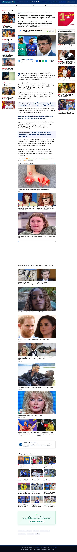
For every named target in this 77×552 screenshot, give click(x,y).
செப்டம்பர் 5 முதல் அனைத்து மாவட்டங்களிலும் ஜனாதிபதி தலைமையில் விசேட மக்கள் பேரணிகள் (8, 42)
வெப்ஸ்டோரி (71, 1)
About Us (49, 549)
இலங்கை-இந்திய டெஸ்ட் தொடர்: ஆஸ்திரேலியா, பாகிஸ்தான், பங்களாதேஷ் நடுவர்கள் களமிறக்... (36, 480)
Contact (22, 549)
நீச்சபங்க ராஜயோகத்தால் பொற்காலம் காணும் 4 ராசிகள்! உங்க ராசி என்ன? (8, 27)
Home (19, 12)
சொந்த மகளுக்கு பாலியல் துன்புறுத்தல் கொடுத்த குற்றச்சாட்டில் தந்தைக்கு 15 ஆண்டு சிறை (65, 46)
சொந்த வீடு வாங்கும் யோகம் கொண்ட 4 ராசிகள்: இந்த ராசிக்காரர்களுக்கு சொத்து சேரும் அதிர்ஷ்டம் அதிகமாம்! (8, 85)
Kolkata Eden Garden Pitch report (25, 530)
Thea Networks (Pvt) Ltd (39, 547)
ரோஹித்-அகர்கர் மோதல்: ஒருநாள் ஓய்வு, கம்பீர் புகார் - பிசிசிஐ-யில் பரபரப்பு (23, 505)
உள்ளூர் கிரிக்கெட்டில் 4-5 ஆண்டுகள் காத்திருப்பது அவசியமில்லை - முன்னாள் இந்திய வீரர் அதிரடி (66, 112)
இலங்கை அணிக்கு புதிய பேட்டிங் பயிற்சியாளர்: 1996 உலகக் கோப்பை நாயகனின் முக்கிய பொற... (23, 467)
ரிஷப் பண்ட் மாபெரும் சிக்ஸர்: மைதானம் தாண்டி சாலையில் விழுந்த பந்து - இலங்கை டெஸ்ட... (49, 480)
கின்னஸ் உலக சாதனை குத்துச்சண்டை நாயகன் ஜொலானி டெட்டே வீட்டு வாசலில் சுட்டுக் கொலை (66, 63)
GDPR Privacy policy (36, 549)
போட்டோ (53, 5)
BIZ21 (44, 1)
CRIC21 (50, 1)
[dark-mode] (71, 5)
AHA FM (56, 1)
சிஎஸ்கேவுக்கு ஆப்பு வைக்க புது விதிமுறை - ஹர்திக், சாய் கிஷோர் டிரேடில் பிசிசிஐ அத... (23, 493)
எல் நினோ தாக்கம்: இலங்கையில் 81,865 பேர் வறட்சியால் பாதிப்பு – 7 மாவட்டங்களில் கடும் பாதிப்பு (8, 56)
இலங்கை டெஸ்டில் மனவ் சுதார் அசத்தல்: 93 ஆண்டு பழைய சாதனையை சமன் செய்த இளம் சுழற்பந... (35, 493)
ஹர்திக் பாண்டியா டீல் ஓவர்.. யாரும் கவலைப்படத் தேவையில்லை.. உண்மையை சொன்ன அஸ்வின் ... (36, 467)
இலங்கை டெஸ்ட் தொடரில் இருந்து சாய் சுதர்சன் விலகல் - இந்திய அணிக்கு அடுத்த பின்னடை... (49, 506)
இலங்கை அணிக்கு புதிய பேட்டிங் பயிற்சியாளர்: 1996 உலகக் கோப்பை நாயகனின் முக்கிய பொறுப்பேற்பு (35, 134)
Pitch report (36, 530)
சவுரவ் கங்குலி (22, 533)
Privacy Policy (44, 549)
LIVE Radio (63, 1)
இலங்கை (22, 5)
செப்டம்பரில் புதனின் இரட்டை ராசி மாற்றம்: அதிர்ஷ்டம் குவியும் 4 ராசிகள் (65, 95)
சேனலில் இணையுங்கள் (37, 521)
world (25, 160)
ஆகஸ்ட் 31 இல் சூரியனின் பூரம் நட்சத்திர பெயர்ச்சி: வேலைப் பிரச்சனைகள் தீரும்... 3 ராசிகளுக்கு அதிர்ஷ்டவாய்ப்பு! (66, 80)
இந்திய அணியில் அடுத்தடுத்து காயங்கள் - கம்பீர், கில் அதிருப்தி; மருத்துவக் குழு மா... (23, 480)
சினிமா (40, 5)
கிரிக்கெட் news (29, 159)
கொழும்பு (16, 5)
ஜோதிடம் (34, 5)
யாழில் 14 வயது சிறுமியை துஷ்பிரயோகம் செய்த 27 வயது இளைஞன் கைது (8, 70)
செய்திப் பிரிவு (29, 59)
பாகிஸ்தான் (30, 533)
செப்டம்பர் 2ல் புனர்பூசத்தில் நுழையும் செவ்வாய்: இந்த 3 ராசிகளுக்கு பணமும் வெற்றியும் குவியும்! (7, 13)
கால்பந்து (59, 5)
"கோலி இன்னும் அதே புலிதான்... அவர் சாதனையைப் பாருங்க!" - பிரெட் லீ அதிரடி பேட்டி (49, 467)
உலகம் (28, 5)
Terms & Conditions (28, 549)
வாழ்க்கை (46, 5)
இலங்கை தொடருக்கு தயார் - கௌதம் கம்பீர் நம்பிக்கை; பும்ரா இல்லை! (37, 505)
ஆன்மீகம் (65, 5)
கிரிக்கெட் (9, 5)
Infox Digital (55, 547)
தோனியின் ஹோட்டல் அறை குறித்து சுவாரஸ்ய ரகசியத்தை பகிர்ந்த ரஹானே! (49, 492)
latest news (46, 159)
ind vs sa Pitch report (45, 530)
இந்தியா (37, 533)
